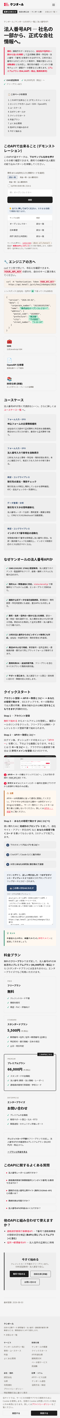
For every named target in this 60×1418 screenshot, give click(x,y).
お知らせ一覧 (11, 1334)
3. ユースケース (14, 107)
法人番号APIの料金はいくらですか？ (24, 1208)
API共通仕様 (37, 1354)
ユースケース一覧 (12, 409)
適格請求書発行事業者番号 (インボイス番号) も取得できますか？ (30, 1181)
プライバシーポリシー (13, 1388)
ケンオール (9, 21)
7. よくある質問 (15, 123)
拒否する (16, 1413)
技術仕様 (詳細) (40, 1274)
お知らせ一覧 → (51, 12)
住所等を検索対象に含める (21, 186)
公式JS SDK (26, 243)
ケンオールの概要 (39, 1346)
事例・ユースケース (12, 1350)
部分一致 (12, 177)
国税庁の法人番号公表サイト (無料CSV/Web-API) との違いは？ (29, 1192)
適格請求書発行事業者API (20, 1231)
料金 (6, 1354)
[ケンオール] (14, 4)
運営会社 (8, 1377)
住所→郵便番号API (16, 1242)
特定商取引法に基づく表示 (15, 1392)
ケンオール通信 (38, 1381)
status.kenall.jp (41, 584)
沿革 (6, 1381)
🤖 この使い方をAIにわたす (22, 888)
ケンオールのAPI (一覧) (25, 21)
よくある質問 (10, 1358)
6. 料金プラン (14, 119)
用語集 (35, 1366)
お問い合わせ (30, 1282)
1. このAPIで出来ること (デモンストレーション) (29, 100)
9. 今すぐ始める (15, 131)
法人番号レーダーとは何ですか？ (23, 1172)
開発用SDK (36, 1358)
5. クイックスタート (17, 115)
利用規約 (8, 1385)
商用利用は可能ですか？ (19, 1200)
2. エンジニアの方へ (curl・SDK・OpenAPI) (27, 104)
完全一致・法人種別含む (29, 177)
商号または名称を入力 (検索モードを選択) (25, 172)
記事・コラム (37, 1373)
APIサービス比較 (39, 1377)
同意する (44, 1413)
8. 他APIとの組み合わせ (18, 127)
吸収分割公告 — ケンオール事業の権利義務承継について (31, 12)
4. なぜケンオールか (17, 111)
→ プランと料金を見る (17, 1151)
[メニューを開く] (53, 4)
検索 (30, 199)
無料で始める (10, 720)
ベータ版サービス (39, 1362)
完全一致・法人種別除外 (18, 182)
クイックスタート (39, 1350)
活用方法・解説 (38, 1385)
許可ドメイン (44, 938)
